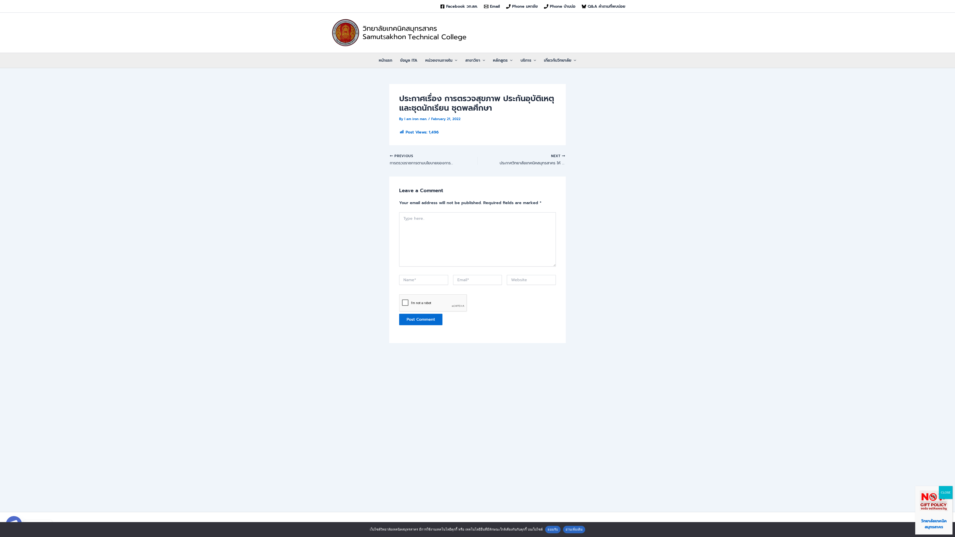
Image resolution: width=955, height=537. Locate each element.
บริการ (526, 60)
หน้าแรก (385, 60)
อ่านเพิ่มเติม (574, 529)
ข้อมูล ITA (408, 60)
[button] (454, 60)
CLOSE (946, 492)
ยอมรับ (553, 529)
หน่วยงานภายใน (438, 60)
